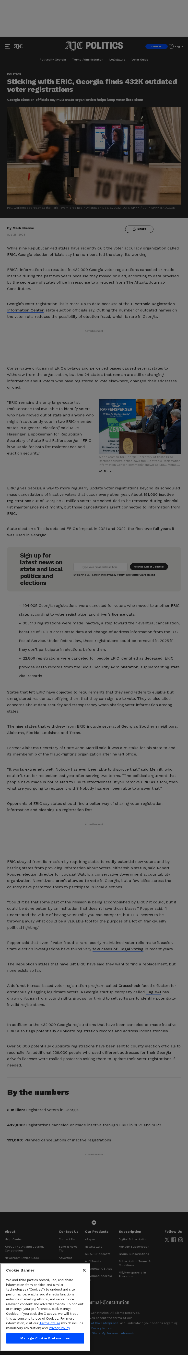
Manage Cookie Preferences (45, 1338)
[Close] (84, 1270)
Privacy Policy (59, 1328)
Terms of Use (49, 1323)
